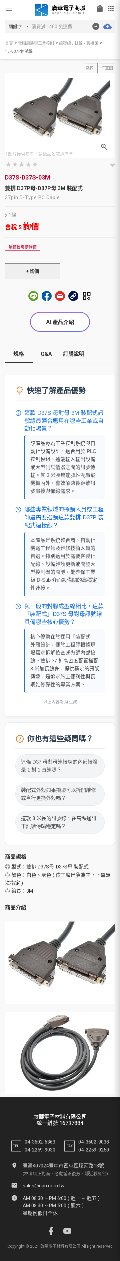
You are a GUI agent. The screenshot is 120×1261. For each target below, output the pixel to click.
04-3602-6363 (40, 1142)
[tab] (19, 356)
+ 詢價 (32, 271)
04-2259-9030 (40, 1150)
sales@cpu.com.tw (43, 1186)
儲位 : (91, 68)
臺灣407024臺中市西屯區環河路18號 (63, 1166)
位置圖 (107, 68)
